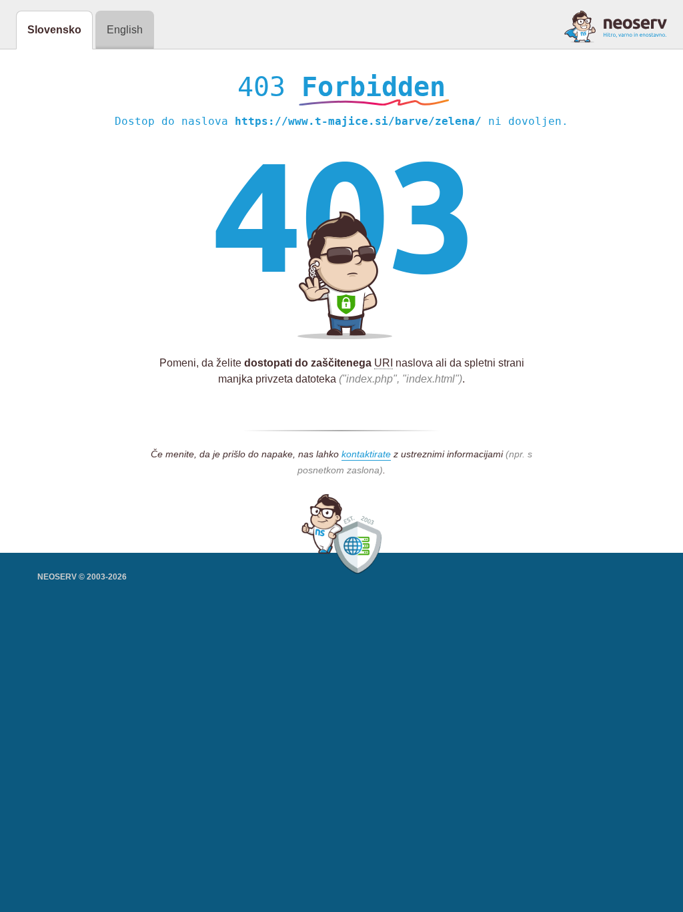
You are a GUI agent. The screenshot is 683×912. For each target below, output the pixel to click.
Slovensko (54, 29)
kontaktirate (366, 454)
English (125, 29)
